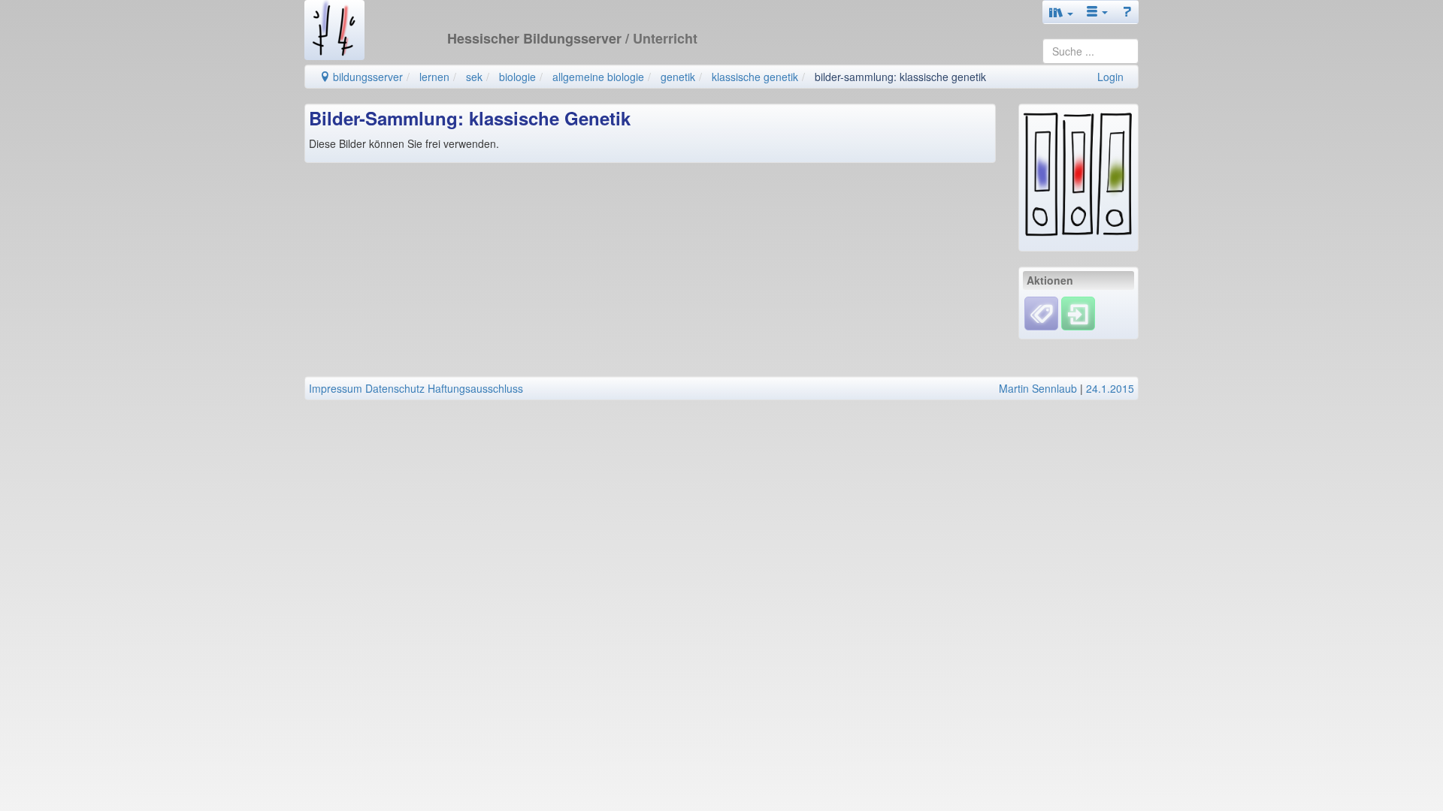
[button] (1061, 12)
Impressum (335, 388)
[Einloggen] (1078, 311)
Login (1110, 76)
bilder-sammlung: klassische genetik (900, 76)
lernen (434, 76)
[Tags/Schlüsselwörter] (1041, 313)
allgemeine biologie (598, 76)
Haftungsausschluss (475, 388)
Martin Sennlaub (1038, 388)
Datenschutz (395, 388)
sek (474, 76)
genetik (678, 76)
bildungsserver (366, 76)
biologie (517, 76)
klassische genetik (755, 76)
